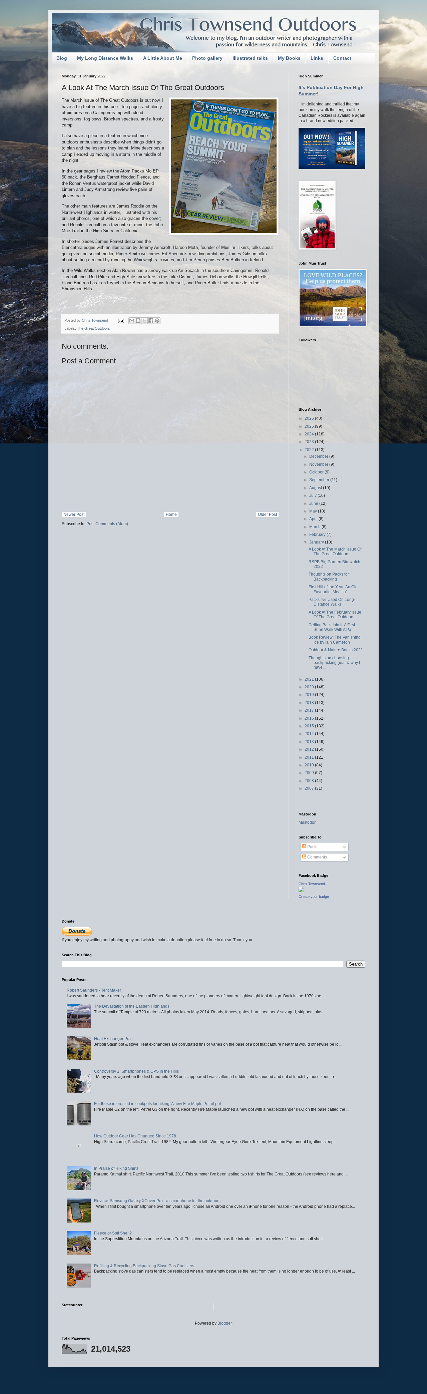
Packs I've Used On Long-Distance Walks (332, 602)
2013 (310, 741)
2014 (310, 733)
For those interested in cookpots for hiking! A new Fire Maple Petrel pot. (158, 1103)
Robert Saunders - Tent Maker (94, 990)
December (319, 456)
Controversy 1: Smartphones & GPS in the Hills (136, 1071)
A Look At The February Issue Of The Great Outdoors (335, 614)
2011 (310, 757)
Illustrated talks (250, 58)
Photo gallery (207, 58)
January (317, 542)
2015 (310, 726)
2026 (310, 418)
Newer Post (73, 514)
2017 (310, 710)
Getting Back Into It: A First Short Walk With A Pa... (332, 627)
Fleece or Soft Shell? (113, 1233)
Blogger (225, 1323)
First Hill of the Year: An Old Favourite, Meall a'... (333, 589)
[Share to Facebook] (150, 320)
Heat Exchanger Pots (113, 1038)
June (314, 503)
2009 (310, 772)
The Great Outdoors (93, 328)
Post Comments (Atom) (107, 523)
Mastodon (308, 822)
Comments (316, 857)
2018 (310, 702)
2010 (310, 765)
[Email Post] (120, 320)
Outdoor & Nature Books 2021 (336, 650)
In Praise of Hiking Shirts (116, 1168)
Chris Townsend (312, 884)
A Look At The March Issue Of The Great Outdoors (335, 551)
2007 (310, 788)
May (313, 511)
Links (317, 58)
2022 (310, 449)
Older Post (267, 514)
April (314, 518)
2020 (310, 687)
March (315, 527)
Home (171, 514)
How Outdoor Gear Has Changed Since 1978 (135, 1136)
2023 (310, 441)
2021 (310, 679)
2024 (310, 434)
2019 (310, 694)
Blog (61, 58)
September (319, 479)
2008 (310, 780)
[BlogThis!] (138, 320)
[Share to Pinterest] (157, 320)
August (316, 487)
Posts (311, 846)
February (318, 534)
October (317, 472)
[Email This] (131, 320)
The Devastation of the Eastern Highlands (131, 1006)
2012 (310, 749)
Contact (342, 58)
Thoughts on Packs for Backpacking (329, 576)
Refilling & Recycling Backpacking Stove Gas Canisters (144, 1266)
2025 (310, 426)
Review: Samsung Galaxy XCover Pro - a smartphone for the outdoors (157, 1200)
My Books (289, 58)
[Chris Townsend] (301, 891)
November (319, 464)
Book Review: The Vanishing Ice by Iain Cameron (335, 639)
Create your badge (314, 897)
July (313, 495)
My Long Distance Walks (105, 58)
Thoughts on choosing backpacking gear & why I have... (334, 663)
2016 (310, 718)
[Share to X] (144, 320)
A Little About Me (162, 58)
